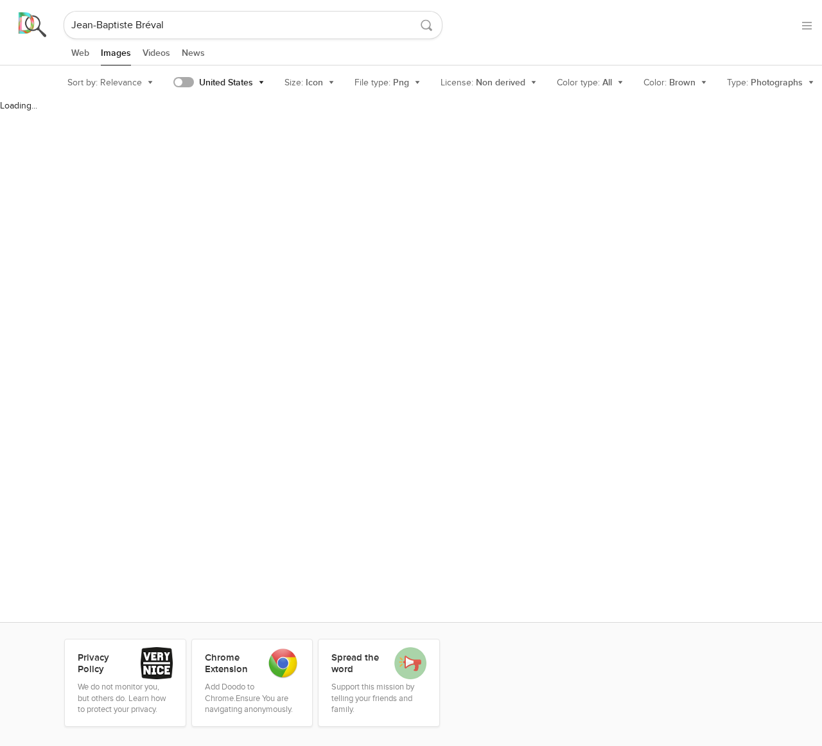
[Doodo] (33, 25)
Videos (156, 53)
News (193, 53)
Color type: (584, 82)
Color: (669, 82)
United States (226, 82)
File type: (381, 82)
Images (116, 53)
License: (483, 82)
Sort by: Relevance (104, 82)
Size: (303, 82)
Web (80, 53)
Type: (765, 82)
